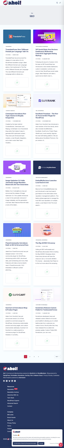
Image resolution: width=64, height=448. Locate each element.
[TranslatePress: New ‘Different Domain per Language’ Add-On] (17, 36)
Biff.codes (10, 415)
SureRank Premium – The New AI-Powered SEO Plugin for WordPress (47, 116)
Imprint (9, 428)
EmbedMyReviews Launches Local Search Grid (46, 181)
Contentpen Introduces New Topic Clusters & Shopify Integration (16, 116)
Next (57, 356)
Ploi (31, 375)
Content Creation (10, 110)
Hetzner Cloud (38, 375)
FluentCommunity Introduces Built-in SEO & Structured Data (17, 244)
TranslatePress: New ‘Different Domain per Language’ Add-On (17, 50)
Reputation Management (42, 177)
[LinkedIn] (12, 381)
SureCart (32, 373)
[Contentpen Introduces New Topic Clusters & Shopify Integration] (17, 101)
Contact (9, 406)
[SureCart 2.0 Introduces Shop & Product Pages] (17, 295)
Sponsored (38, 240)
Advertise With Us (12, 395)
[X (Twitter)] (6, 381)
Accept (41, 443)
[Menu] (60, 2)
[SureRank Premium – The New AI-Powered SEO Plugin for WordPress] (47, 101)
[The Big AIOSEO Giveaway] (47, 230)
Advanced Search (12, 403)
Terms (9, 426)
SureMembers (42, 373)
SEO (37, 110)
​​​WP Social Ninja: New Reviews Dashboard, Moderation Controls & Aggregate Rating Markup (47, 52)
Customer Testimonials (41, 304)
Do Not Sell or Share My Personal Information (25, 443)
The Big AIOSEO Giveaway (45, 243)
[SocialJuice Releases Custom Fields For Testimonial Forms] (47, 295)
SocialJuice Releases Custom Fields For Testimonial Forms (46, 309)
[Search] (57, 2)
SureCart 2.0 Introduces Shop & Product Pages (16, 309)
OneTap (27, 375)
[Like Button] (17, 83)
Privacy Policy (11, 423)
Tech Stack (10, 398)
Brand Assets (11, 417)
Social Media (39, 46)
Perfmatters (14, 375)
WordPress (8, 46)
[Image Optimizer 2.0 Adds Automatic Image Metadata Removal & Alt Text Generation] (17, 167)
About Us (10, 420)
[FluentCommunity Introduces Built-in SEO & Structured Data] (17, 230)
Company (10, 412)
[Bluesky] (9, 381)
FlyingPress (6, 375)
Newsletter (12, 389)
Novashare (21, 375)
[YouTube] (15, 381)
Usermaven (22, 377)
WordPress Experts (13, 400)
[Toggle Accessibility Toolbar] (61, 445)
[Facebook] (4, 381)
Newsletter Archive (13, 392)
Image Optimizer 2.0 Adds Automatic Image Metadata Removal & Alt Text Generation (17, 182)
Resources (10, 386)
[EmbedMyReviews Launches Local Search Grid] (47, 167)
